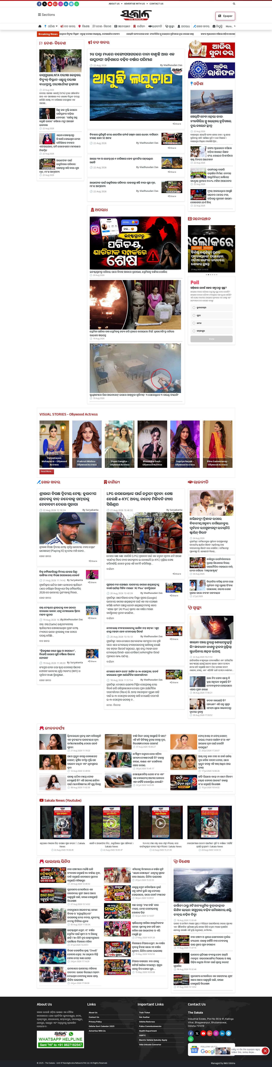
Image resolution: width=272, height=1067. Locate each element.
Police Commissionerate (150, 1026)
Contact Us (156, 3)
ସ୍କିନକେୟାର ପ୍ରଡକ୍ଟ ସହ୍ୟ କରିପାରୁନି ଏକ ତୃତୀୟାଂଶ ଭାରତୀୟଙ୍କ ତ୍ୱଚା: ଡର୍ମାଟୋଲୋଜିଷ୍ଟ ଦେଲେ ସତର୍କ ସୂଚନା (84, 741)
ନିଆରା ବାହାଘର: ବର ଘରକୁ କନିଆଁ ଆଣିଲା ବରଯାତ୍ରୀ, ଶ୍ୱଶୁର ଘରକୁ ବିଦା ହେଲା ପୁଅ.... (147, 965)
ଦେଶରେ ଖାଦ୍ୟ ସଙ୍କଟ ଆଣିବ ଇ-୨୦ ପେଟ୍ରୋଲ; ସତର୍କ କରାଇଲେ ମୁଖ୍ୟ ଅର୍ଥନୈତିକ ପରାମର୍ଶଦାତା (132, 673)
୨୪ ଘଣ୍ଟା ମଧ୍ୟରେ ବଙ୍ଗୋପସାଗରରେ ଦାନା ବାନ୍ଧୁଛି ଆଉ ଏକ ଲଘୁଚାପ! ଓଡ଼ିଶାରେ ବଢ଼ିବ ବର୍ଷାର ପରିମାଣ (132, 56)
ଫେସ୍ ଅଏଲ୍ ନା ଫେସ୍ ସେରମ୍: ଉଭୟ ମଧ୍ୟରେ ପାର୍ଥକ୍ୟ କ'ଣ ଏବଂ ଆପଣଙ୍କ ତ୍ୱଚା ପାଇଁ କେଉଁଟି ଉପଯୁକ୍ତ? (214, 741)
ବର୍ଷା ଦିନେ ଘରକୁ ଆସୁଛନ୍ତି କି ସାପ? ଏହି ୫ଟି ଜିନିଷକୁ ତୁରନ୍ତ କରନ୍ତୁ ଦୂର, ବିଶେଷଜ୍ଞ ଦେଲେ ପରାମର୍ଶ (149, 739)
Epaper (227, 16)
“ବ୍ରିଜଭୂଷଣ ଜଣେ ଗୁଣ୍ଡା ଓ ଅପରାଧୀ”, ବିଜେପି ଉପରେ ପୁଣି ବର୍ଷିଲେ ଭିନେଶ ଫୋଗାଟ (57, 654)
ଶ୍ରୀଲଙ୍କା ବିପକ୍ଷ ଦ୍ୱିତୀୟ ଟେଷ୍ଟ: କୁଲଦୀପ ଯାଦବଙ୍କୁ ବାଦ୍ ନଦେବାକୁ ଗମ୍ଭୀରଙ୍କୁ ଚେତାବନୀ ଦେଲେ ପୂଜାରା (67, 499)
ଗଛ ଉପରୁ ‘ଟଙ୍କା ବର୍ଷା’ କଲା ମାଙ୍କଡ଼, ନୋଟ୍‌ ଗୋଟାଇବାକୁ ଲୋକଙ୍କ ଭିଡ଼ (145, 908)
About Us (114, 3)
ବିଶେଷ (85, 27)
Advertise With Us (134, 3)
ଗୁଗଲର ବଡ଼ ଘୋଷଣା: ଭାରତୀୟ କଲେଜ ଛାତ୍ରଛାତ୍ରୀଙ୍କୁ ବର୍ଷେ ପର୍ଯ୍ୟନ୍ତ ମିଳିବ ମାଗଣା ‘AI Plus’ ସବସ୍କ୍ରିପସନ (133, 586)
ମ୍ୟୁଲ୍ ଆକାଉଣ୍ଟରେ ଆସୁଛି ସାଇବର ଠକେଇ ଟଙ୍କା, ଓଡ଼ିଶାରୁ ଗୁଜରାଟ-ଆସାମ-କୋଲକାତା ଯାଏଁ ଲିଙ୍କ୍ (211, 196)
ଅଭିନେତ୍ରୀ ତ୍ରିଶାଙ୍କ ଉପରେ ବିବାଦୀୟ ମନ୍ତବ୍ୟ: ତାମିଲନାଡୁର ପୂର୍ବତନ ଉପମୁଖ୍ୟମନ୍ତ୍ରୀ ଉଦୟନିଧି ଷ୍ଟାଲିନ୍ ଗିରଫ (210, 526)
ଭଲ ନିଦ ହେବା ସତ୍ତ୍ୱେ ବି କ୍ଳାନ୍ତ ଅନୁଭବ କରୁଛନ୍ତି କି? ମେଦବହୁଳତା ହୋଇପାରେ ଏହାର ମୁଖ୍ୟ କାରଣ (211, 683)
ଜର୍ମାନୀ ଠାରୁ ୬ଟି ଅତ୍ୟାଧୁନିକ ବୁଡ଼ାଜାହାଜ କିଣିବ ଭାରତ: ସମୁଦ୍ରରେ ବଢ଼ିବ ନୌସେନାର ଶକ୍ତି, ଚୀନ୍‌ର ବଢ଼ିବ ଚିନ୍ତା (203, 911)
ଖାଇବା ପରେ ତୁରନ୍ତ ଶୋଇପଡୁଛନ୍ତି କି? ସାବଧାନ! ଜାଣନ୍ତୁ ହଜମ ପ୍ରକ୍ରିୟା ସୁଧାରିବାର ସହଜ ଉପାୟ (211, 647)
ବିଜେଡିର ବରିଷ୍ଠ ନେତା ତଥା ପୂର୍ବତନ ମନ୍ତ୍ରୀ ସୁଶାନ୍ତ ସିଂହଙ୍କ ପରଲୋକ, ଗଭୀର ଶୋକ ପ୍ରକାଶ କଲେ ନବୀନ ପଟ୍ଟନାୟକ (211, 587)
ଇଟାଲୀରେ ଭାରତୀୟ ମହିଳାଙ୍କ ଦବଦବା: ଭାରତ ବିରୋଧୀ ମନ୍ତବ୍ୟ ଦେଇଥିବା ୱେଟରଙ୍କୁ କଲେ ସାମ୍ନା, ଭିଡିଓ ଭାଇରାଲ (83, 974)
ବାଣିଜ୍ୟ (140, 27)
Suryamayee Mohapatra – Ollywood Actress (54, 461)
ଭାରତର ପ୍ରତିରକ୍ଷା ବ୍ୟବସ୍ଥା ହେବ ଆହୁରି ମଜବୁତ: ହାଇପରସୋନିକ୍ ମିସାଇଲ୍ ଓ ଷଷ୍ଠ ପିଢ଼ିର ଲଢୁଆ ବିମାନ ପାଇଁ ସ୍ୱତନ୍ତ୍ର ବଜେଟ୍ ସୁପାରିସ (202, 960)
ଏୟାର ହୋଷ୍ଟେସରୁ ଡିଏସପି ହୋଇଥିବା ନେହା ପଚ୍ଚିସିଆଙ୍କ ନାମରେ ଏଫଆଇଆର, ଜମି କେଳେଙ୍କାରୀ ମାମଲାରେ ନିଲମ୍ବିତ (59, 142)
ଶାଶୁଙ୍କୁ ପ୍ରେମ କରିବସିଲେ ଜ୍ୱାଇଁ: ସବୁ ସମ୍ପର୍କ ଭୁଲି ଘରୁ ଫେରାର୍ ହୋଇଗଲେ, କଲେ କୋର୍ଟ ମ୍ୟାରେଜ (148, 890)
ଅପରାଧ (185, 27)
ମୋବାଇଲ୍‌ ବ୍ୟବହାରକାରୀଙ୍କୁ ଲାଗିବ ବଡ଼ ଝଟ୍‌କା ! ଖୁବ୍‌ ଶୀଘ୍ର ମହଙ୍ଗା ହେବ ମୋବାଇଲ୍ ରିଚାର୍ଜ (133, 629)
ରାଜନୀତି (156, 27)
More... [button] (229, 27)
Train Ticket (144, 1012)
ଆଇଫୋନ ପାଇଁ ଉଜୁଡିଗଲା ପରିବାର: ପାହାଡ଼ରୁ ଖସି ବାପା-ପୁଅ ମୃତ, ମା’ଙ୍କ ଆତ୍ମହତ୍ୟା (59, 166)
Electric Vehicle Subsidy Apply (153, 1040)
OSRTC (142, 1035)
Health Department (148, 1031)
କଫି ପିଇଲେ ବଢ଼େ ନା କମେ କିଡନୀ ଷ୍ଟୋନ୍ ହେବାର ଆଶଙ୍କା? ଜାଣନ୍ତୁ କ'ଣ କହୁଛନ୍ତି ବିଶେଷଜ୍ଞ (215, 780)
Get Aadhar (144, 1017)
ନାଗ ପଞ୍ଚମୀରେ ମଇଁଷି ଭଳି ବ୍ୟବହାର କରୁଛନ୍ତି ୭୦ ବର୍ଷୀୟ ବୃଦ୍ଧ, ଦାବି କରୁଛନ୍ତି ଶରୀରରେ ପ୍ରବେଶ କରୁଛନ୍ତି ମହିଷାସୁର (84, 874)
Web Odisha (229, 1064)
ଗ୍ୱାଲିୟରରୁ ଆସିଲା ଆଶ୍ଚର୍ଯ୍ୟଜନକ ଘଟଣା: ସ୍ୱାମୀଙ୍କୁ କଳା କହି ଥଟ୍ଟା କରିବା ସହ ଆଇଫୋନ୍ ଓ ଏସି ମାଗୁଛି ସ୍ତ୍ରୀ (148, 928)
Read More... (47, 472)
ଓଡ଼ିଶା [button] (51, 27)
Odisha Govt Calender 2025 (101, 1026)
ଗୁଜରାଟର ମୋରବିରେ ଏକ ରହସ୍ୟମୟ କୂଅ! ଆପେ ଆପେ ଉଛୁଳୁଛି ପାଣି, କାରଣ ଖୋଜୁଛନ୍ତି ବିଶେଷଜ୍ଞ (82, 895)
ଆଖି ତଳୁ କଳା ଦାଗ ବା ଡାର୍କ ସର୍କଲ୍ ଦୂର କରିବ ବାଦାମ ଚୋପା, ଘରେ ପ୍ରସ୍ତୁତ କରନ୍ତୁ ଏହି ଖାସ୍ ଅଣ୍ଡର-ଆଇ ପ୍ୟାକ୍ (214, 761)
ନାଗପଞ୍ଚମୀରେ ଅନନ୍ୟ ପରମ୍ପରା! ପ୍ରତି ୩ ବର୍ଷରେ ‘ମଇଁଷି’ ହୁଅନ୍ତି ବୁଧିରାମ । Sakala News (209, 845)
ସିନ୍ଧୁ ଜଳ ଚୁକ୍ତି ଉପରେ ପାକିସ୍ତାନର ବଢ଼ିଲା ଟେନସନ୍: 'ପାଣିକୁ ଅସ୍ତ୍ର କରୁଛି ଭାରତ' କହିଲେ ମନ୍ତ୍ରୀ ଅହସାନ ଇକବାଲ (58, 117)
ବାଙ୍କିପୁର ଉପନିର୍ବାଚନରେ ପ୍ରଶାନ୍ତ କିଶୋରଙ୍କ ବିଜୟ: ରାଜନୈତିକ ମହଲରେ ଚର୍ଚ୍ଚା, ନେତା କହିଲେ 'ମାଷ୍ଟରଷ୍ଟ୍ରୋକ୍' (211, 564)
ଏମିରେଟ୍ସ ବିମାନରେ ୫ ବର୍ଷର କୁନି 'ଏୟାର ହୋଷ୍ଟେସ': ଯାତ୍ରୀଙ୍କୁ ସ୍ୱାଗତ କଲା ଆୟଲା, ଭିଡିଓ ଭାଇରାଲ (148, 872)
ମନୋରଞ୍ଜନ (123, 27)
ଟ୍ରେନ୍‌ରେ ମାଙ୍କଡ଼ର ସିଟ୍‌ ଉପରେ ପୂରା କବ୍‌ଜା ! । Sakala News (62, 845)
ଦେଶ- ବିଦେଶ (103, 27)
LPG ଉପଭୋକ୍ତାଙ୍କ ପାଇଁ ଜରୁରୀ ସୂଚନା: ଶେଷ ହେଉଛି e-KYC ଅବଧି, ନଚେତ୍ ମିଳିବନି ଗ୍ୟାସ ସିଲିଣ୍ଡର (140, 499)
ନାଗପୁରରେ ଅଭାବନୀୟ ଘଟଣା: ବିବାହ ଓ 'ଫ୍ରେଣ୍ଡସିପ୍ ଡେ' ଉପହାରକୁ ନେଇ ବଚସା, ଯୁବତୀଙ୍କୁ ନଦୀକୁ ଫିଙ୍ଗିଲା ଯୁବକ (83, 915)
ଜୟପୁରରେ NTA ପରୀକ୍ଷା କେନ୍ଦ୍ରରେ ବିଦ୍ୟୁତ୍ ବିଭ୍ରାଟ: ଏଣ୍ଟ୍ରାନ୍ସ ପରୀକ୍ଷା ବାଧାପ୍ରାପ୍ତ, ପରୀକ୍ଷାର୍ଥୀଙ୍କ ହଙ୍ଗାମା (60, 80)
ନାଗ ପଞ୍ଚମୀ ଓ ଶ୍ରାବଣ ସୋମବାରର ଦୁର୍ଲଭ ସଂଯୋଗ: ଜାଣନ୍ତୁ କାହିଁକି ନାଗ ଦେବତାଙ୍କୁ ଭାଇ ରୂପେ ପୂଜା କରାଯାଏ (210, 940)
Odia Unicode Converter (150, 1044)
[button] (191, 251)
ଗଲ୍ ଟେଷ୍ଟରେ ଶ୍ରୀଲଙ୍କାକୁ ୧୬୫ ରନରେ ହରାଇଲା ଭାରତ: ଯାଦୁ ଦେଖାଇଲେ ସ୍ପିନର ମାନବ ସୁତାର (59, 611)
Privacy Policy (95, 1021)
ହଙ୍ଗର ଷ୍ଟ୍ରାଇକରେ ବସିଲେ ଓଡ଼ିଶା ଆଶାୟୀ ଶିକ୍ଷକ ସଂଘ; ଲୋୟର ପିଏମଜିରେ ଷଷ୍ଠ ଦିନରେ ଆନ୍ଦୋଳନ (177, 33)
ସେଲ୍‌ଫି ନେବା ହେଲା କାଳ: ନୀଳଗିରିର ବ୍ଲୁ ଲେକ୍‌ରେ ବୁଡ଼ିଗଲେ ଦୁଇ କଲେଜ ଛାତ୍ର (94, 33)
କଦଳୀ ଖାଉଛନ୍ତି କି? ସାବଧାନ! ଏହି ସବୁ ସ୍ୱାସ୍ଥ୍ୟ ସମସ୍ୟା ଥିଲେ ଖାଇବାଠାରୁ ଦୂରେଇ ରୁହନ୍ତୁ (210, 706)
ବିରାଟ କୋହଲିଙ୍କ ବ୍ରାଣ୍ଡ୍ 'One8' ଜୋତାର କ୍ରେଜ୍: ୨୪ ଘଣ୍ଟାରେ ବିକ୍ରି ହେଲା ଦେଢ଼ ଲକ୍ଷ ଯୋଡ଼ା (82, 954)
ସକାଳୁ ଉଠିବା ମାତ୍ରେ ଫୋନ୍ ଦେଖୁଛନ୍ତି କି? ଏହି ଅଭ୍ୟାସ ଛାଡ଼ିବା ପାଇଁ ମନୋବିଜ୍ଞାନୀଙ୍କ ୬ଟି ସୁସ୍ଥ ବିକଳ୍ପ (84, 780)
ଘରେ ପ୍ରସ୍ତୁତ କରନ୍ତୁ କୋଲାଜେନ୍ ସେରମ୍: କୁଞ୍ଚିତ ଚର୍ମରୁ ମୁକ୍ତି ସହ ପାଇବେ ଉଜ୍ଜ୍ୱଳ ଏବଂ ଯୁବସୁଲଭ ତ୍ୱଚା (82, 761)
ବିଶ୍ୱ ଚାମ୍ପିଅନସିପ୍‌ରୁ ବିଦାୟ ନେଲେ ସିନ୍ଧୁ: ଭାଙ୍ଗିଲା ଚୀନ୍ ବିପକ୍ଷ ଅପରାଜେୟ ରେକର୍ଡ (59, 573)
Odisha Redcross (147, 1021)
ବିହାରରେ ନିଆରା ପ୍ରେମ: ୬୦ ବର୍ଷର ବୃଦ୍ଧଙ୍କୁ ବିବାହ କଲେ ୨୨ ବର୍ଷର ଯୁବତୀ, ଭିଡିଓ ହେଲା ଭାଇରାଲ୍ (148, 947)
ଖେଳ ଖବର (202, 27)
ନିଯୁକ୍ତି (218, 27)
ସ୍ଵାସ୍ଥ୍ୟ (171, 27)
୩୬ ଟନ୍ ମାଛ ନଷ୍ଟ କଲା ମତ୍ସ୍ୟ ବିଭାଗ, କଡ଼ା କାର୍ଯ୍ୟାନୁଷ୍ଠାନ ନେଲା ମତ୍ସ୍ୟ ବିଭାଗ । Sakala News (161, 845)
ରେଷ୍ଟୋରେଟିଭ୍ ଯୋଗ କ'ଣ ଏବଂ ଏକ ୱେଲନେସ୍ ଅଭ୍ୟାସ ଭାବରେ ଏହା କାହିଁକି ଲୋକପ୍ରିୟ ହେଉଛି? (148, 777)
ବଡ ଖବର (69, 27)
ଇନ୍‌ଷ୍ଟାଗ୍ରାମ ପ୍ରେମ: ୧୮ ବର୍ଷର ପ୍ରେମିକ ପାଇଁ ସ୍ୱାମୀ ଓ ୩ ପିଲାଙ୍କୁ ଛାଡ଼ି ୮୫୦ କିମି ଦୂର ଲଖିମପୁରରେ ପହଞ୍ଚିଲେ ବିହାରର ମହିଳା (83, 935)
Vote (211, 338)
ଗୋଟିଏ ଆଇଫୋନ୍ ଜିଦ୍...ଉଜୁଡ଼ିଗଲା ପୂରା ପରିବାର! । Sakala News (111, 845)
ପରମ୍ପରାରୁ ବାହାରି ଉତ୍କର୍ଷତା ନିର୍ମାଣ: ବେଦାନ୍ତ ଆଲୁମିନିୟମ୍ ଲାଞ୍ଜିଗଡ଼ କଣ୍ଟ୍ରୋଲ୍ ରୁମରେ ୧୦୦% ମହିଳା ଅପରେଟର (210, 175)
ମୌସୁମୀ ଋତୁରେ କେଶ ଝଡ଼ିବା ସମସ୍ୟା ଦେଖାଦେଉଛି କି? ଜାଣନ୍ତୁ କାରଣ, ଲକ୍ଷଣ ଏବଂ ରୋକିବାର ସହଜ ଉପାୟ (148, 759)
